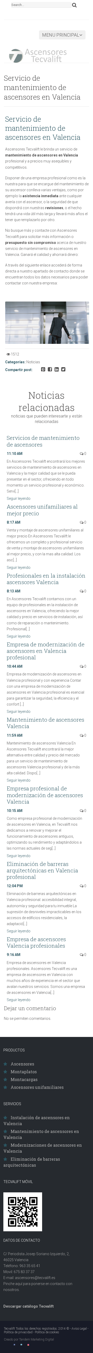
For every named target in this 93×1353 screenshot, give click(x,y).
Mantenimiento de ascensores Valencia (45, 723)
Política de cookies (47, 1332)
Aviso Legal (79, 1328)
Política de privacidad (18, 1332)
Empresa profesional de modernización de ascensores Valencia (45, 795)
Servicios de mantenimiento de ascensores (43, 441)
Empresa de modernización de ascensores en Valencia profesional (45, 651)
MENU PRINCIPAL (60, 35)
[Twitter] (21, 1344)
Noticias (33, 362)
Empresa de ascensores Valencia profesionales (36, 942)
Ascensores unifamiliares (37, 1087)
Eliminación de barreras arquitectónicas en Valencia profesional (42, 870)
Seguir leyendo (19, 498)
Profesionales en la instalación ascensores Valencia (46, 579)
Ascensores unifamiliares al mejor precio (42, 510)
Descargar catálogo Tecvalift (28, 1306)
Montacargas (24, 1079)
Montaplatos (24, 1071)
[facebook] (14, 1344)
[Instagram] (28, 1345)
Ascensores (22, 1064)
